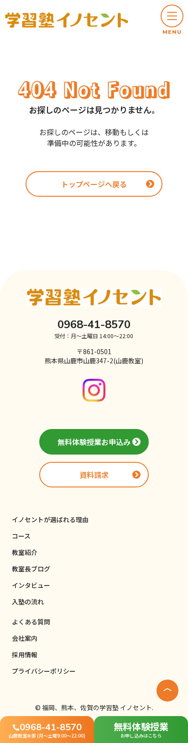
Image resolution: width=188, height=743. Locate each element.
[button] (172, 20)
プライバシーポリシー (44, 670)
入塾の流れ (28, 601)
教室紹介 (24, 552)
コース (21, 535)
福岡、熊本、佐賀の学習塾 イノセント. (97, 707)
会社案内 (24, 638)
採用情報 (24, 654)
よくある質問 (31, 621)
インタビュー (31, 585)
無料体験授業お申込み (94, 441)
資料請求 (94, 474)
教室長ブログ (31, 568)
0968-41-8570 (94, 324)
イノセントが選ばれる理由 (50, 519)
